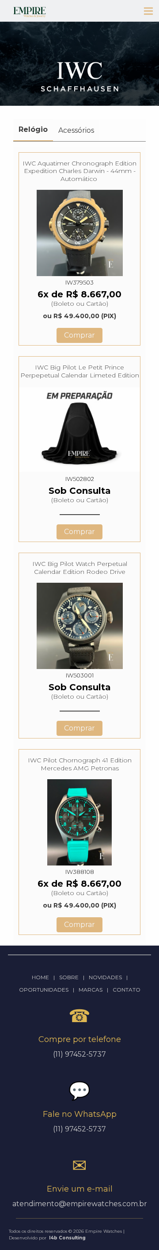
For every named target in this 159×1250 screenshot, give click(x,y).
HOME (40, 977)
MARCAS (90, 989)
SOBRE (69, 977)
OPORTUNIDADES (43, 989)
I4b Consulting (67, 1238)
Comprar (79, 335)
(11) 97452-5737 (79, 1129)
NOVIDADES (105, 977)
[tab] (33, 130)
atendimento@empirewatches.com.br (79, 1204)
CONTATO (126, 989)
